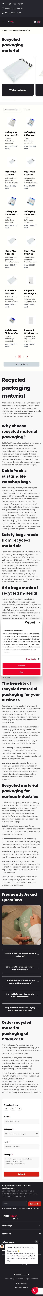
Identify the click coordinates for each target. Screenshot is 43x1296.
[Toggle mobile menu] (3, 21)
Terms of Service (21, 1287)
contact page (25, 1084)
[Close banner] (39, 622)
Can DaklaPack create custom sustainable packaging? (20, 981)
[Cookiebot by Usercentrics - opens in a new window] (26, 622)
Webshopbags (17, 90)
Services (6, 1233)
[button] (27, 356)
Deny (21, 672)
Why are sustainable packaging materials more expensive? (20, 1009)
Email (6, 1142)
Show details (31, 659)
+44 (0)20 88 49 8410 (14, 4)
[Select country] (39, 22)
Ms (13, 1109)
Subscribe (34, 1204)
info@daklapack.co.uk (13, 8)
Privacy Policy (34, 1208)
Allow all (21, 665)
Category (8, 1129)
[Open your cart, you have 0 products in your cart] (35, 22)
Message (8, 1155)
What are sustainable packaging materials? (20, 954)
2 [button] (23, 357)
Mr (6, 1109)
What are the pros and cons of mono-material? (20, 968)
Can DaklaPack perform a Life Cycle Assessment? (20, 995)
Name (7, 1116)
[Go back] (3, 30)
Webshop (7, 1225)
